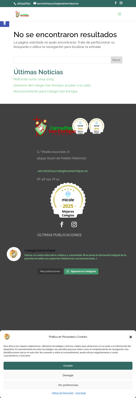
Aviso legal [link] (80, 393)
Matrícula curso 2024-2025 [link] (34, 79)
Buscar (116, 60)
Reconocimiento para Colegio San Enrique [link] (46, 91)
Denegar (68, 375)
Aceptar (68, 365)
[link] (4, 22)
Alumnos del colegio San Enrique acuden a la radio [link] (52, 85)
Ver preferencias (68, 385)
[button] (130, 337)
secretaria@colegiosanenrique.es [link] (63, 171)
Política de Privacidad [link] (62, 393)
